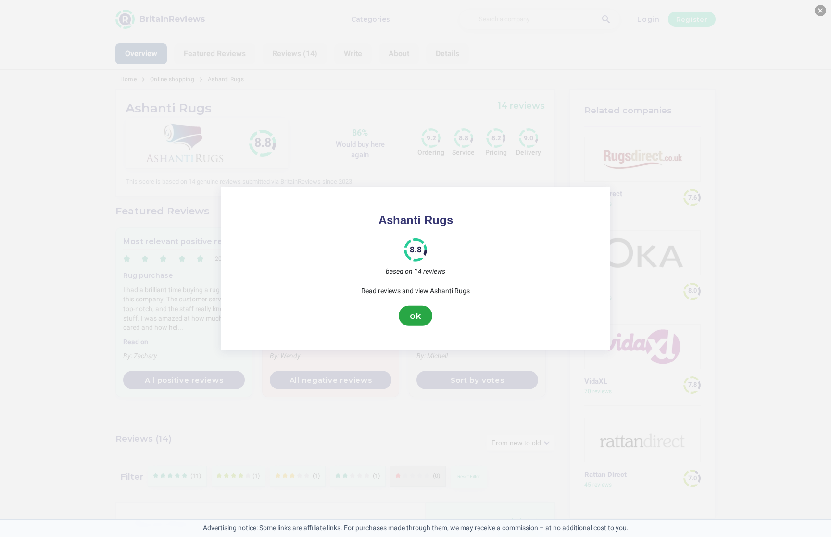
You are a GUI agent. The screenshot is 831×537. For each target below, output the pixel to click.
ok (415, 315)
